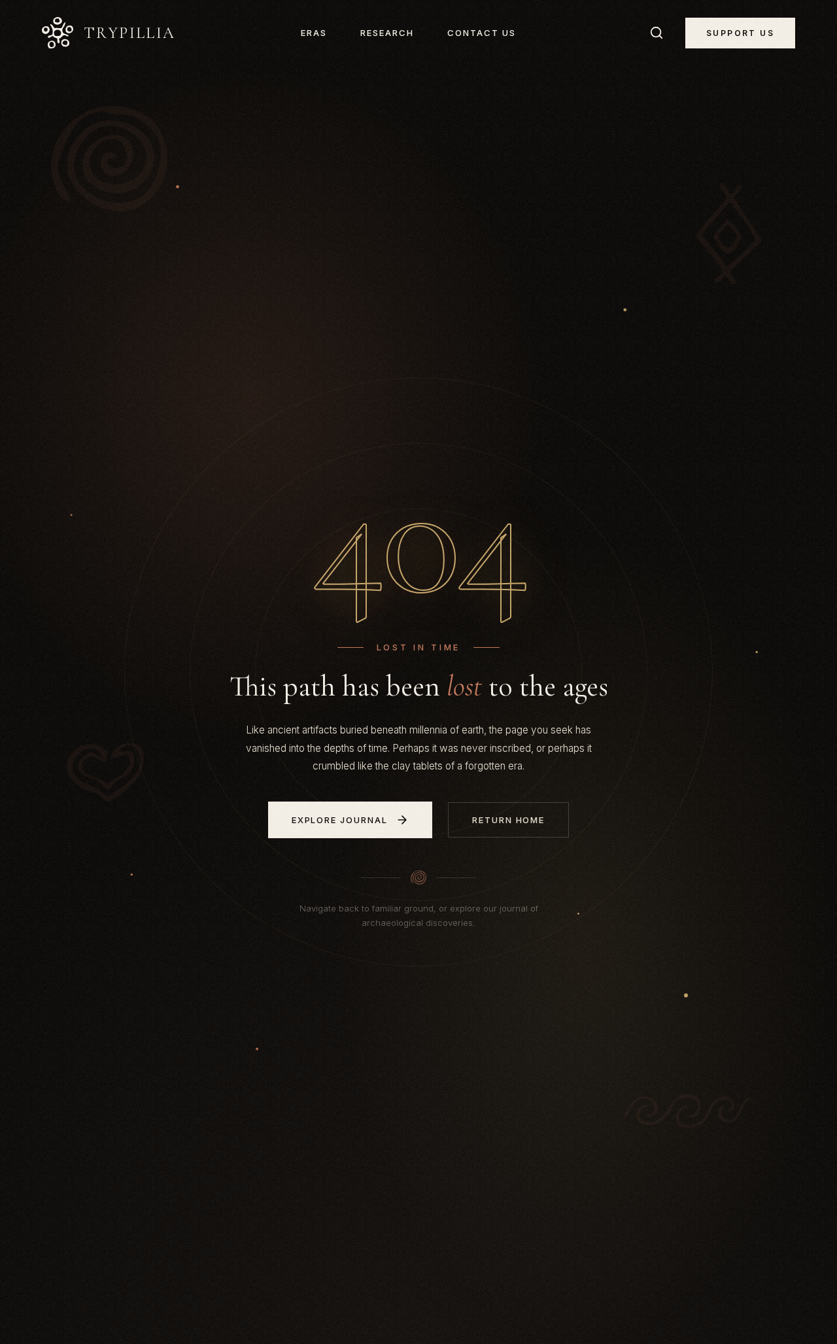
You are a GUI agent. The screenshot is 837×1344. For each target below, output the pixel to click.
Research (387, 32)
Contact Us (481, 32)
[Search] (656, 32)
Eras (314, 32)
